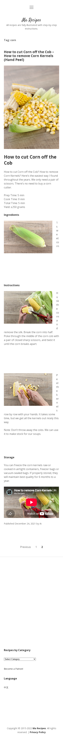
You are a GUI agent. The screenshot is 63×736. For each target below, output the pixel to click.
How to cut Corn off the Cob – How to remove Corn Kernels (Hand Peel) (29, 56)
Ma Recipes (31, 20)
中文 (6, 687)
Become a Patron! (13, 668)
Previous (25, 547)
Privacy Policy (38, 732)
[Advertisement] (31, 607)
